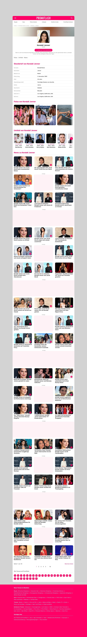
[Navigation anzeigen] (15, 18)
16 (50, 566)
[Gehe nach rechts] (71, 115)
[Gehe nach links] (15, 115)
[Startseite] (43, 18)
